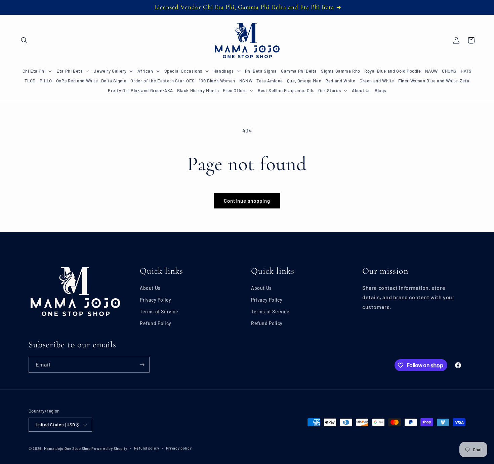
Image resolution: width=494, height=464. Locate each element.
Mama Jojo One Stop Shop (67, 448)
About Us (150, 288)
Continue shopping (247, 201)
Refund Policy (155, 323)
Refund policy (146, 448)
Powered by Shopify (109, 448)
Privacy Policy (155, 300)
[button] (24, 40)
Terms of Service (159, 311)
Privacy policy (179, 448)
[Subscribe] (141, 365)
